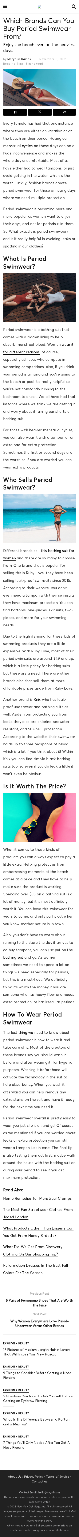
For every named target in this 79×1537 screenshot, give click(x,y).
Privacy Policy (33, 1476)
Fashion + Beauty (16, 1343)
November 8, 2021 (53, 59)
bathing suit (13, 957)
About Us (14, 1476)
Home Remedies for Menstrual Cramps (37, 1198)
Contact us (39, 1481)
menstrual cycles (18, 145)
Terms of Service (57, 1476)
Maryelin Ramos (19, 59)
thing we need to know (38, 1032)
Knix (37, 699)
